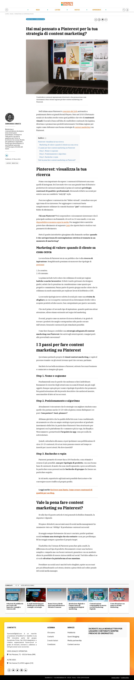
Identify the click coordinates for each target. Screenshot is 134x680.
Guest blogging (73, 636)
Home (7, 14)
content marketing (82, 127)
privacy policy (115, 677)
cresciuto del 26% (70, 111)
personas (40, 265)
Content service (73, 644)
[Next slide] (18, 585)
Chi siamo (51, 632)
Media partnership (74, 640)
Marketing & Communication (24, 14)
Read (38, 10)
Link (68, 225)
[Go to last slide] (16, 585)
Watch (77, 10)
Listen (57, 10)
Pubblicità (71, 632)
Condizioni (51, 644)
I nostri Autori (52, 640)
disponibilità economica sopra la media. (52, 222)
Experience (97, 10)
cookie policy (125, 677)
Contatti (50, 636)
